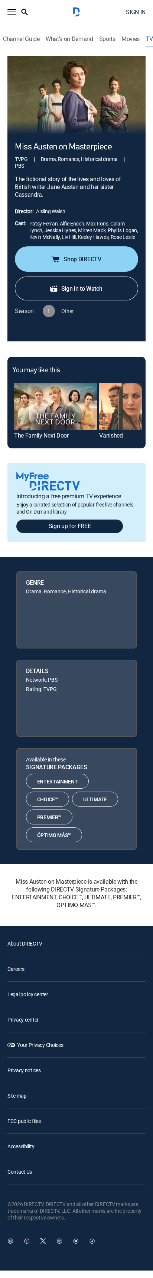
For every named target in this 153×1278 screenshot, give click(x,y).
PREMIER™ (49, 817)
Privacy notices (24, 1070)
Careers (16, 968)
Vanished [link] (111, 435)
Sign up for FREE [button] (70, 526)
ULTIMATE (95, 799)
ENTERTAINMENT (57, 781)
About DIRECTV (24, 943)
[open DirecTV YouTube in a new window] (76, 1241)
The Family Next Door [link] (41, 435)
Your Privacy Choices (40, 1044)
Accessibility (20, 1146)
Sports (107, 39)
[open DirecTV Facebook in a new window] (27, 1241)
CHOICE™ (47, 799)
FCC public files (24, 1120)
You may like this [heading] (36, 370)
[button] (11, 11)
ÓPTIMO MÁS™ (54, 835)
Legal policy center (27, 994)
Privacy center (23, 1019)
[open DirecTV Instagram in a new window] (59, 1241)
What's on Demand (69, 39)
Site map (17, 1095)
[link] (55, 406)
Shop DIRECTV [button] (82, 259)
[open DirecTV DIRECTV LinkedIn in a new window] (10, 1241)
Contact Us (19, 1171)
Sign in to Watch (81, 288)
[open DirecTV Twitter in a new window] (43, 1241)
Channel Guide (21, 39)
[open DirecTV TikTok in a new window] (92, 1241)
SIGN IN (136, 12)
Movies (130, 39)
